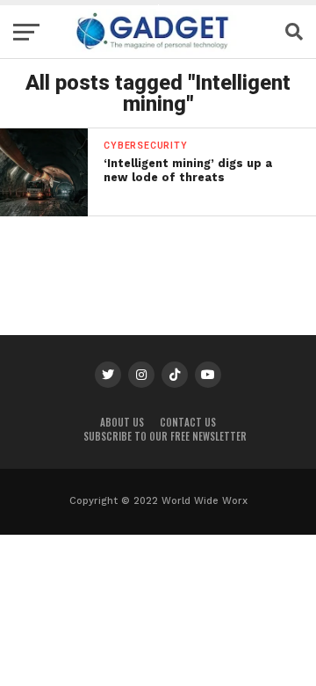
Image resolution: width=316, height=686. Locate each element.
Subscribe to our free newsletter (165, 436)
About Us (122, 422)
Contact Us (188, 422)
